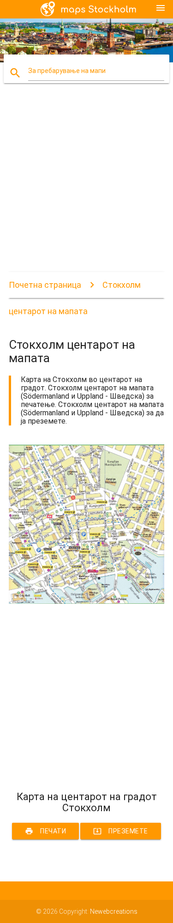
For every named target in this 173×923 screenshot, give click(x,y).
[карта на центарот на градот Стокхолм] (87, 601)
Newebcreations (113, 911)
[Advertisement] (86, 185)
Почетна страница (45, 285)
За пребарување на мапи (67, 70)
